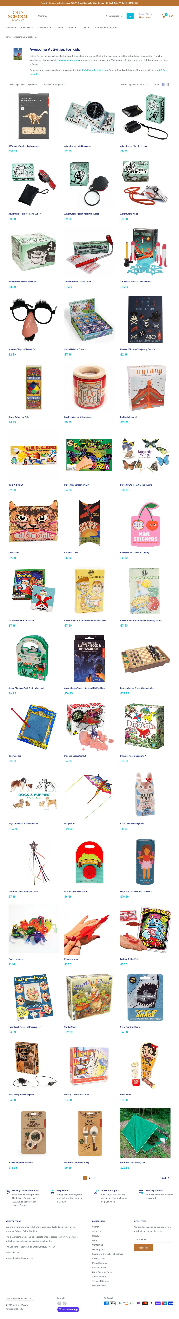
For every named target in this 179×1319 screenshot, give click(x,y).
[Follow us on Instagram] (65, 1303)
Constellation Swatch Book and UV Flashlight (84, 688)
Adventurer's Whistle (130, 213)
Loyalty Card (98, 1258)
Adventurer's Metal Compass (77, 146)
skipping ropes (63, 60)
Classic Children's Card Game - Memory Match (141, 620)
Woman (9, 27)
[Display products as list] (168, 84)
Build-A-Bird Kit (16, 484)
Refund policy (99, 1267)
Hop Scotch (125, 1094)
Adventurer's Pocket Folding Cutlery (25, 213)
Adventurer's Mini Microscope (133, 146)
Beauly (95, 1235)
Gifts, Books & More (104, 27)
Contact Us (97, 1244)
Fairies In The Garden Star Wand (23, 891)
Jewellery (43, 27)
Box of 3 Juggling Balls (19, 417)
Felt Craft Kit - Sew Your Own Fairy (136, 891)
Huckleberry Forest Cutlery (76, 1162)
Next (164, 1178)
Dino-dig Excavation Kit (75, 756)
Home (71, 27)
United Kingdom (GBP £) (17, 1298)
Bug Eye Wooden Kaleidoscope (78, 417)
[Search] (130, 16)
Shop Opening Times (102, 1272)
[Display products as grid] (163, 84)
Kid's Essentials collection (95, 70)
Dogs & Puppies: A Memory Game (23, 823)
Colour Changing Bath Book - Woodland (26, 688)
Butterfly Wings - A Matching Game (136, 484)
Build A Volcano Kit (128, 417)
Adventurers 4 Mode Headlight (22, 281)
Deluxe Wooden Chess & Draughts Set (137, 688)
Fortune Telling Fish (129, 959)
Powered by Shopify (14, 1309)
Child (84, 27)
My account (145, 17)
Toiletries (25, 27)
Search (95, 1226)
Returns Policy (99, 1285)
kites (76, 60)
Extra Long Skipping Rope (132, 823)
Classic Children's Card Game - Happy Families (85, 620)
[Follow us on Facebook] (59, 1303)
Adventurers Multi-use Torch (77, 281)
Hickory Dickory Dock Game (76, 1094)
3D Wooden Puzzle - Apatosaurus (23, 146)
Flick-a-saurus (71, 959)
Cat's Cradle (14, 552)
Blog (94, 1240)
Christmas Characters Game (21, 620)
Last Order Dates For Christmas (107, 1253)
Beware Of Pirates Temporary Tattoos (137, 349)
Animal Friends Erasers (75, 349)
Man (58, 27)
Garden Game (70, 1027)
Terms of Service (100, 1281)
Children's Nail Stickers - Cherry (134, 552)
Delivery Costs (99, 1249)
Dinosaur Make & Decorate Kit (133, 756)
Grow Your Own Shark (130, 1027)
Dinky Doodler (15, 756)
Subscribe (143, 1247)
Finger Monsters (16, 959)
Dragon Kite (69, 823)
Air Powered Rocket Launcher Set (135, 281)
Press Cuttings (99, 1263)
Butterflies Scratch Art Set (76, 484)
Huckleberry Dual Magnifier (21, 1162)
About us (96, 1231)
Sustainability (99, 1276)
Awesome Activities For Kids (26, 37)
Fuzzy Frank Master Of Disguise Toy (25, 1027)
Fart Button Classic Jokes (76, 891)
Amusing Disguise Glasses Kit (22, 349)
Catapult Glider (71, 552)
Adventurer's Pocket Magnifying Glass (81, 213)
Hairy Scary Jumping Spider (21, 1094)
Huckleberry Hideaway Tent (133, 1162)
